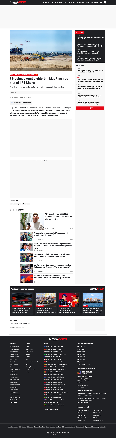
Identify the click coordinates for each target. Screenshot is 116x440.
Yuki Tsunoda (14, 392)
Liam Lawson (14, 364)
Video (87, 2)
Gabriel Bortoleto (15, 395)
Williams (28, 372)
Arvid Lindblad (14, 389)
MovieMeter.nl (81, 415)
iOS (63, 427)
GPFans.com (96, 413)
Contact (24, 427)
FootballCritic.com (98, 410)
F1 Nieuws (46, 2)
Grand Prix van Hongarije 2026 (55, 374)
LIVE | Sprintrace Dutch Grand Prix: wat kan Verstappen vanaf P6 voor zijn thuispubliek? (90, 80)
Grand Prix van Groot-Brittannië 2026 (56, 369)
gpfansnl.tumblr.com (84, 364)
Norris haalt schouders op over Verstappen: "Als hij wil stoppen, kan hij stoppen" (90, 59)
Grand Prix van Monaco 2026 (54, 362)
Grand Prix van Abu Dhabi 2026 (55, 405)
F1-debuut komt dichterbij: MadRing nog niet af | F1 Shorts (90, 38)
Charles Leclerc (14, 349)
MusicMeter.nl (97, 415)
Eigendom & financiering (92, 427)
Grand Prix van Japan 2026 (54, 351)
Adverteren (30, 427)
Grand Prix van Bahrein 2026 (54, 387)
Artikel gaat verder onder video (41, 161)
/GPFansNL (82, 354)
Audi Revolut (29, 351)
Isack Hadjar (13, 362)
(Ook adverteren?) (54, 409)
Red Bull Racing (30, 369)
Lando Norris (14, 351)
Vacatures (42, 427)
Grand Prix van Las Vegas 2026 (55, 400)
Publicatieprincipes (70, 427)
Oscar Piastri (14, 354)
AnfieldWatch (81, 420)
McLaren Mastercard (32, 362)
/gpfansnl (82, 359)
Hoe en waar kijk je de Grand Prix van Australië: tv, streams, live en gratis (88, 52)
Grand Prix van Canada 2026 (54, 359)
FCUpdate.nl (80, 413)
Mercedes (28, 364)
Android (58, 427)
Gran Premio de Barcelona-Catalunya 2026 (58, 364)
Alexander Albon (15, 369)
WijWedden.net (81, 418)
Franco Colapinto (15, 356)
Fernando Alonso (15, 384)
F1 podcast (80, 2)
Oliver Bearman (14, 379)
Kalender (72, 2)
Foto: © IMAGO (14, 69)
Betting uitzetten (50, 427)
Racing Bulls (29, 367)
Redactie (10, 427)
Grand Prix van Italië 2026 (53, 379)
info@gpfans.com (82, 385)
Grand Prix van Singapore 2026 (55, 389)
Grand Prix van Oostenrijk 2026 (55, 367)
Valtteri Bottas (14, 400)
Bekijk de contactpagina (83, 402)
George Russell (14, 377)
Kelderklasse (96, 418)
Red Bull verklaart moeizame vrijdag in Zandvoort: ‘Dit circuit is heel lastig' (88, 103)
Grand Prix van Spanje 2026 (54, 382)
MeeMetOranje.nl (97, 420)
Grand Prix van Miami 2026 (54, 356)
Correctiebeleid (80, 427)
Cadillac (28, 354)
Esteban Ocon (14, 382)
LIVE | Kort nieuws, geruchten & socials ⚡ (23, 75)
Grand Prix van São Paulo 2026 (55, 397)
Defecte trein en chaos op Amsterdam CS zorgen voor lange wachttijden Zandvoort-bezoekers (89, 88)
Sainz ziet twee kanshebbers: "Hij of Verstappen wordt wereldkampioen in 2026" (90, 45)
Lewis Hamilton (14, 346)
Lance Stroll (13, 387)
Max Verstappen (57, 2)
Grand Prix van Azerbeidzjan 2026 (55, 384)
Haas (27, 359)
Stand (65, 2)
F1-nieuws (90, 108)
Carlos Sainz (13, 372)
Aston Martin (29, 349)
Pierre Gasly (13, 359)
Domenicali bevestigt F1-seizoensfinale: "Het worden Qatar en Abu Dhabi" (90, 71)
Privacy (16, 427)
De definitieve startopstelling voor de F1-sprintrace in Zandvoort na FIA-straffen (89, 96)
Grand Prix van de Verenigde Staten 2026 (57, 392)
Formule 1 (26, 204)
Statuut (36, 427)
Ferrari (28, 356)
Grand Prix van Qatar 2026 (53, 402)
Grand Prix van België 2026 (53, 372)
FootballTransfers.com (83, 410)
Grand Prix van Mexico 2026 (54, 395)
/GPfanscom (82, 346)
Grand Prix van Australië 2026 (54, 346)
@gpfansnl (82, 351)
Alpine (27, 346)
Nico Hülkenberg (15, 397)
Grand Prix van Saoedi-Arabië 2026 (56, 354)
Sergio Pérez (13, 402)
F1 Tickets (94, 2)
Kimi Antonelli (14, 374)
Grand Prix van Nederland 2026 (55, 377)
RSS (20, 427)
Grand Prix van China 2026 (53, 349)
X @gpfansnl (81, 349)
